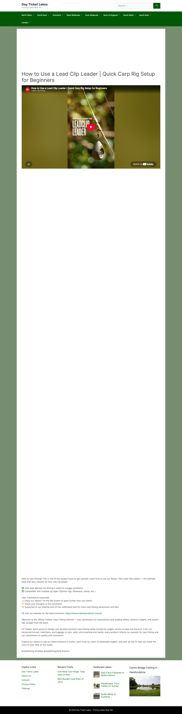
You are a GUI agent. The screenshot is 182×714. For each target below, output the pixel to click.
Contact (25, 680)
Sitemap (26, 688)
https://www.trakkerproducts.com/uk (83, 613)
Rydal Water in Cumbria (108, 695)
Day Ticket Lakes (35, 4)
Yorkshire (56, 15)
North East (42, 15)
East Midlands (91, 15)
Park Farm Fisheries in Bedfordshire (112, 674)
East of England (111, 15)
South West (128, 15)
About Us (26, 676)
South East (144, 15)
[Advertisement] (91, 52)
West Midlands (73, 15)
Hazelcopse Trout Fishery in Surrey (110, 684)
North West (27, 15)
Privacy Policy (28, 684)
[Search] (156, 6)
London (25, 22)
